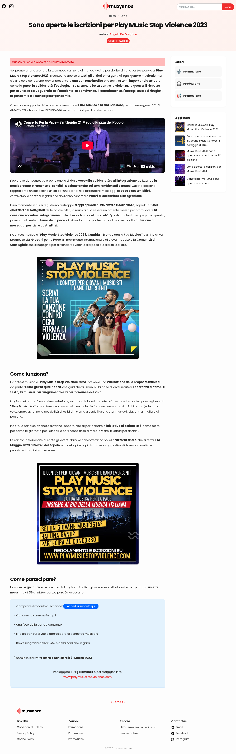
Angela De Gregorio (123, 34)
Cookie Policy (25, 739)
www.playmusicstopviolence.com (87, 677)
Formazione (75, 727)
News (123, 15)
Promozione (76, 739)
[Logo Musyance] (118, 711)
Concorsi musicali (118, 40)
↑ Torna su (118, 702)
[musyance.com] (118, 12)
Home (112, 15)
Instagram (182, 739)
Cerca (228, 7)
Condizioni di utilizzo (30, 727)
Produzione (75, 733)
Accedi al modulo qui (81, 606)
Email (179, 727)
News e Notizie (129, 733)
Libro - (137, 727)
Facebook (182, 733)
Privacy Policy (25, 733)
